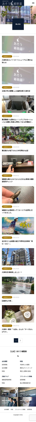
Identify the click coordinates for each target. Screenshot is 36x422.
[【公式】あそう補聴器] (12, 3)
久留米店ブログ (7, 56)
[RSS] (18, 356)
